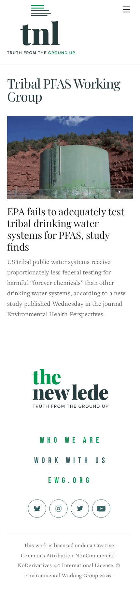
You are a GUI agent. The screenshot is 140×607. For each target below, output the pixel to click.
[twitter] (80, 507)
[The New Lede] (41, 40)
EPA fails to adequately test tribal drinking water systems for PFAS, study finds (65, 229)
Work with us (71, 460)
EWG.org (70, 480)
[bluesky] (37, 507)
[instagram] (58, 507)
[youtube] (101, 507)
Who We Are (71, 440)
